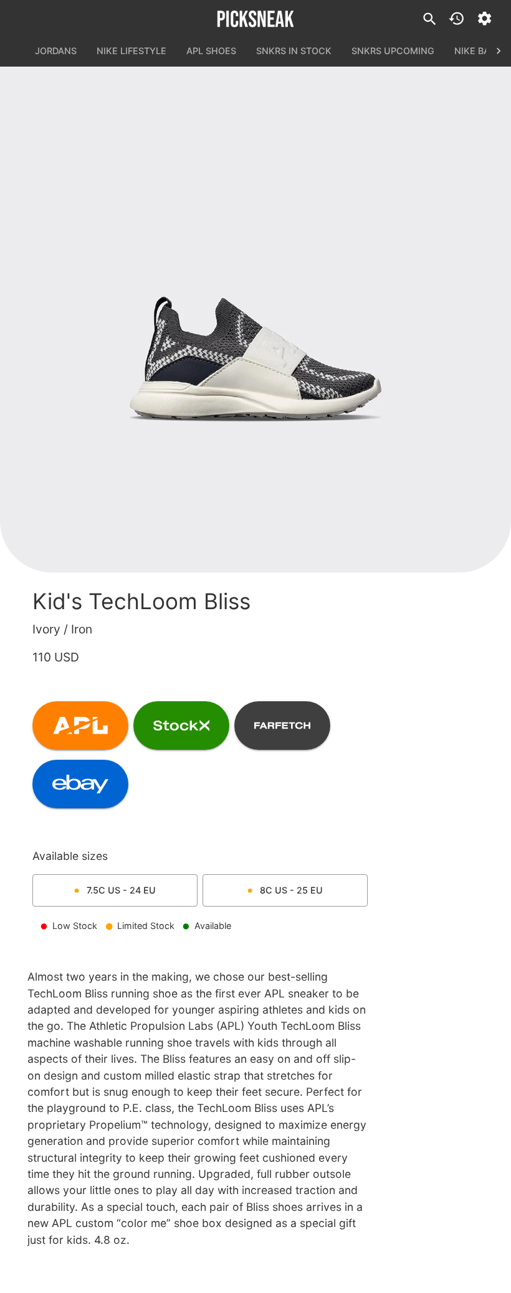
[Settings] (484, 18)
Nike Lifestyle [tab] (131, 50)
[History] (456, 18)
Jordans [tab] (56, 50)
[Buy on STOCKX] (181, 725)
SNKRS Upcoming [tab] (392, 50)
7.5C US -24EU (121, 890)
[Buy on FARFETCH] (282, 725)
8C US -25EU (291, 890)
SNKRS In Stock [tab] (294, 50)
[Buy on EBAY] (80, 784)
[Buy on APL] (80, 725)
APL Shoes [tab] (211, 50)
